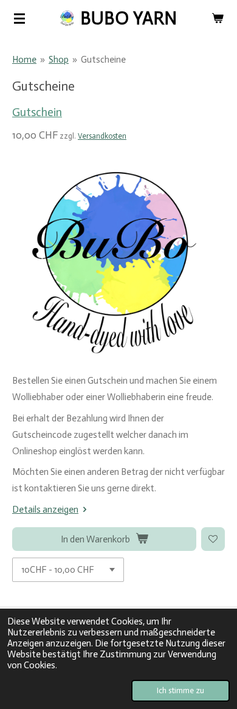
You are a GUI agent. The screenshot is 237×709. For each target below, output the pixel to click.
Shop (59, 59)
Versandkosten (102, 135)
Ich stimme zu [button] (180, 690)
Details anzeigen (45, 509)
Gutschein (37, 112)
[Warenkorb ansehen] (217, 18)
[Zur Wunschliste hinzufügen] (213, 539)
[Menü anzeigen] (19, 18)
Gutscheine (103, 59)
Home (24, 59)
